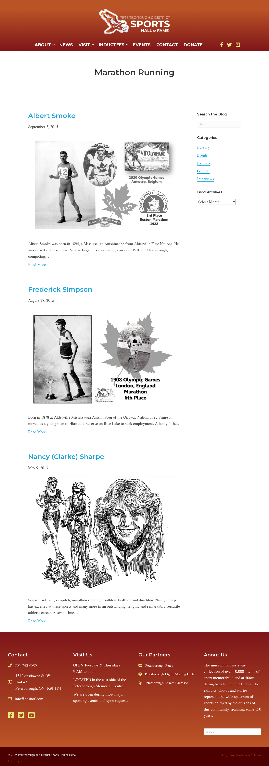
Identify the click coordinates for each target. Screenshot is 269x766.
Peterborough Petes (159, 665)
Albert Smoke (51, 116)
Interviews (205, 178)
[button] (53, 45)
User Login (15, 761)
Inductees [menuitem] (111, 44)
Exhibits (204, 163)
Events (202, 155)
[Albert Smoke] (103, 184)
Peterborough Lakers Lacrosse (166, 682)
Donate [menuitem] (193, 44)
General (203, 171)
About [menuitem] (43, 44)
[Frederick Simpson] (103, 358)
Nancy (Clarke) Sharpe (66, 456)
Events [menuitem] (142, 44)
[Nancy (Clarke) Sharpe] (103, 533)
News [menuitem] (66, 44)
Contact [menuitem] (167, 44)
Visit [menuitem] (84, 44)
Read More (37, 264)
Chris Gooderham (239, 755)
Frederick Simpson (60, 289)
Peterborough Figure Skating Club (169, 674)
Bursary (203, 147)
